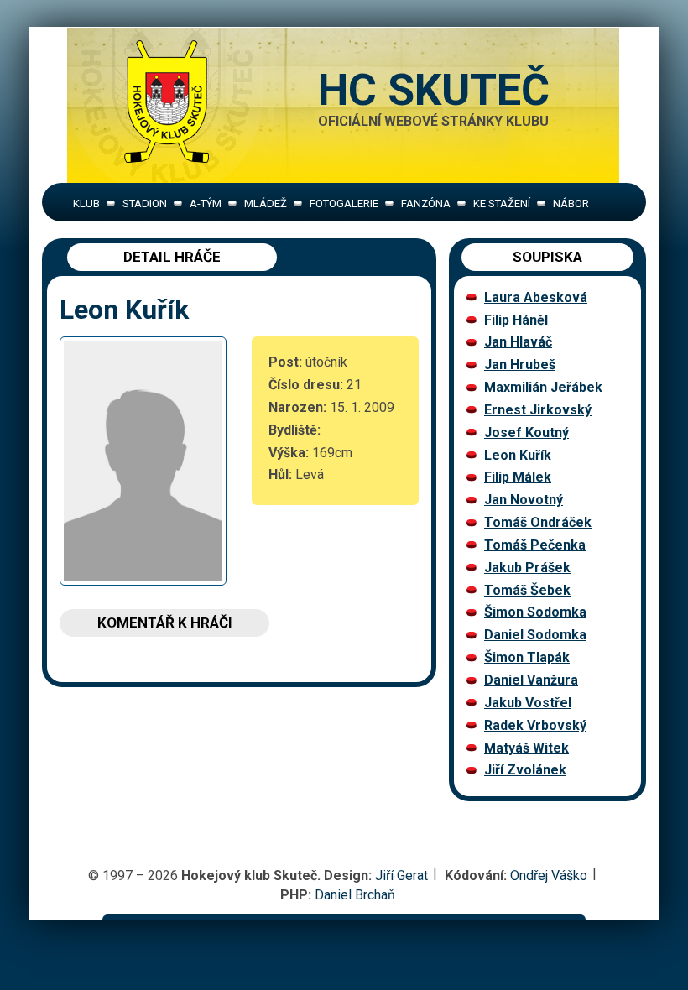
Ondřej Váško (548, 875)
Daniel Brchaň (355, 895)
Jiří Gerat (401, 875)
